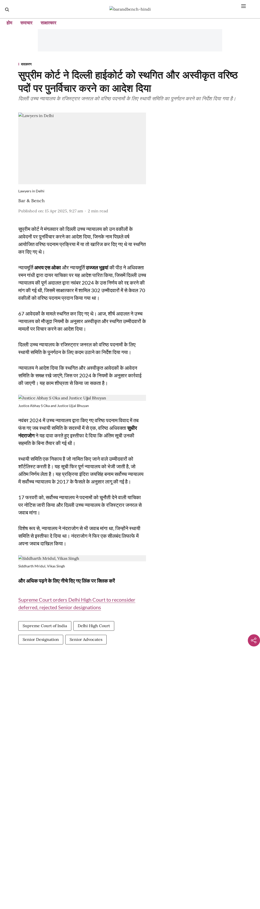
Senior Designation (41, 639)
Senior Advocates (86, 639)
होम (9, 23)
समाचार (26, 23)
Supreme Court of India (45, 625)
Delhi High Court (94, 625)
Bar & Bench (31, 200)
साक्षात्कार (48, 23)
